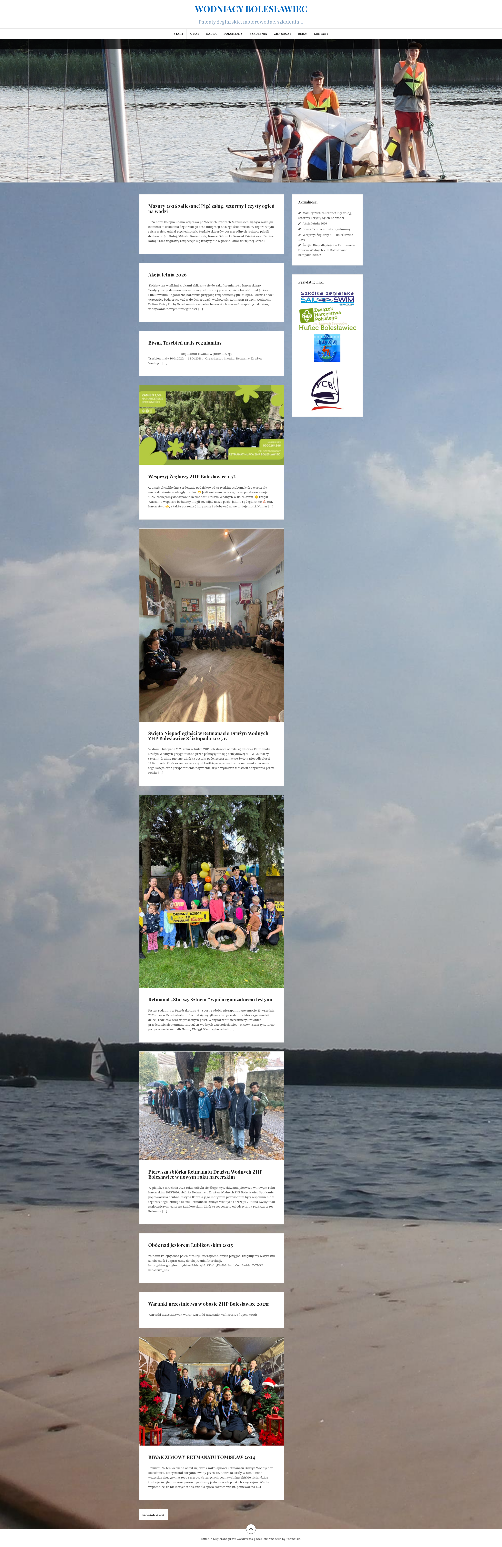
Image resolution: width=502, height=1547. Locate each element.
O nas (194, 34)
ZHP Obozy (282, 34)
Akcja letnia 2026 (167, 274)
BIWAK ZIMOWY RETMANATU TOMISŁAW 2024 (201, 1457)
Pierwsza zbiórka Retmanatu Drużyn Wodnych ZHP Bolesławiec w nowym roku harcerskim (205, 1174)
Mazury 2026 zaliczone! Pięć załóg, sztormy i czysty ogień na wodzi (211, 208)
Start (178, 34)
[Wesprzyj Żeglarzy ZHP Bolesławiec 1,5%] (211, 427)
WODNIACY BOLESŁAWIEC (251, 8)
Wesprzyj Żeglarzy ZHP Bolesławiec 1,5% (192, 476)
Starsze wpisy (153, 1514)
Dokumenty (233, 34)
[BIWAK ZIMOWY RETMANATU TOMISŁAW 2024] (211, 1391)
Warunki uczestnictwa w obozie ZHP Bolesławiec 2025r (208, 1304)
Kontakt (321, 34)
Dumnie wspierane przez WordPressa (227, 1539)
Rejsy (302, 34)
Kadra (211, 34)
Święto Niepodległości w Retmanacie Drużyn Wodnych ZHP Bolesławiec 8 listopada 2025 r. (208, 735)
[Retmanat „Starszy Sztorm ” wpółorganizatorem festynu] (211, 885)
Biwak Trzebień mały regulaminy (185, 342)
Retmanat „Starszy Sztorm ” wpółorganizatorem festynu (210, 999)
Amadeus (274, 1539)
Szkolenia (258, 34)
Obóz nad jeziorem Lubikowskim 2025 (190, 1245)
